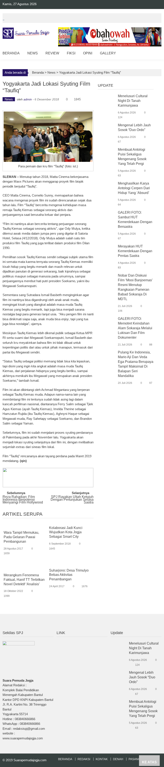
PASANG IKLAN (139, 759)
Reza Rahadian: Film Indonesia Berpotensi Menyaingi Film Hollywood (23, 498)
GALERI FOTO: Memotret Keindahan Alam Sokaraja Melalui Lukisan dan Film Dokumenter (135, 328)
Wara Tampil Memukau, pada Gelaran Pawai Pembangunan (21, 537)
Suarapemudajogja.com (30, 760)
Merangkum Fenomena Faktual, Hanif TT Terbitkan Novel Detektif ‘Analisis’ (24, 579)
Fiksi (71, 53)
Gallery (108, 53)
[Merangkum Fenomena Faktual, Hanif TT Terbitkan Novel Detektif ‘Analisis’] (25, 568)
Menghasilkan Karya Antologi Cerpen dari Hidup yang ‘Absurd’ (134, 188)
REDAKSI (84, 759)
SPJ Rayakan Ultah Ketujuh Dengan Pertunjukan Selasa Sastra (72, 498)
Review (52, 53)
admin (27, 99)
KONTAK (102, 759)
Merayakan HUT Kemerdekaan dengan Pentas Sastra (135, 251)
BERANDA (65, 759)
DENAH (118, 759)
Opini (87, 53)
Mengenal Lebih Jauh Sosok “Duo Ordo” (142, 677)
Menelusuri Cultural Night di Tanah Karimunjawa (133, 100)
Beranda (11, 53)
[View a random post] (155, 54)
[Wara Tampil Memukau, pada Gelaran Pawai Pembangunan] (25, 526)
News (32, 53)
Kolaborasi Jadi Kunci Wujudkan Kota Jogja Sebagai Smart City (65, 532)
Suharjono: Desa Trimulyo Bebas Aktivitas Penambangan (69, 575)
